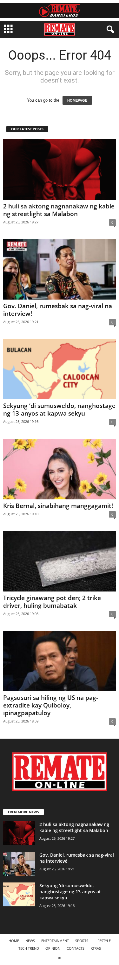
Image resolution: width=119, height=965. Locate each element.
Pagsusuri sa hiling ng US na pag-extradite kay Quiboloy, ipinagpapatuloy (50, 705)
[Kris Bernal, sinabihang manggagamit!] (59, 469)
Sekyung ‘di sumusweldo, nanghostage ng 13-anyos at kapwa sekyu (59, 409)
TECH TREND (28, 948)
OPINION (52, 948)
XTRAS (96, 948)
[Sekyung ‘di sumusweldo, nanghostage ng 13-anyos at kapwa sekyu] (59, 369)
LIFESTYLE (103, 940)
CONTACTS (75, 948)
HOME (14, 940)
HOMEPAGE (77, 100)
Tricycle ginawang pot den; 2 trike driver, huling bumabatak (52, 602)
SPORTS (81, 940)
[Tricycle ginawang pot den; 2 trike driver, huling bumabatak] (59, 561)
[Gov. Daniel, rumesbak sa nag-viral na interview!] (59, 269)
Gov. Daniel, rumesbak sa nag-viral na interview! (57, 310)
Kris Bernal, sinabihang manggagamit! (58, 506)
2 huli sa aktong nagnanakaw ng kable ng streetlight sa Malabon (59, 210)
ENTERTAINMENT (55, 940)
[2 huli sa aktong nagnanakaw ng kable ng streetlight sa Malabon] (59, 169)
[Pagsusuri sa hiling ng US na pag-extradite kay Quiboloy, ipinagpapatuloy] (59, 661)
